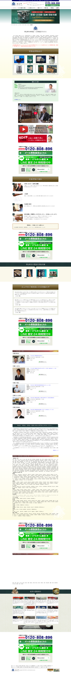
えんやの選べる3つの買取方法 (43, 665)
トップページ (14, 665)
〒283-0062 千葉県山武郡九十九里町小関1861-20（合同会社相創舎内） (42, 397)
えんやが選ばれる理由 (20, 665)
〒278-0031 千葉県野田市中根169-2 (36, 355)
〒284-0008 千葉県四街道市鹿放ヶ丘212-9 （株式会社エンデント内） (42, 409)
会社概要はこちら (17, 99)
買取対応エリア (50, 665)
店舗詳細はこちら (43, 361)
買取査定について (34, 665)
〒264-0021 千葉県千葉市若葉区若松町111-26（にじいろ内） (40, 385)
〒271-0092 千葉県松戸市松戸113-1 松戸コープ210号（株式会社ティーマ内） (43, 368)
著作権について (55, 450)
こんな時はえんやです (28, 665)
